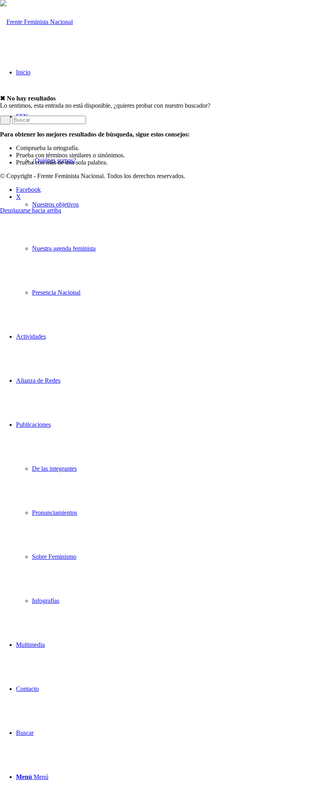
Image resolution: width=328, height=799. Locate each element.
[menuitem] (172, 204)
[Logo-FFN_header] (36, 21)
